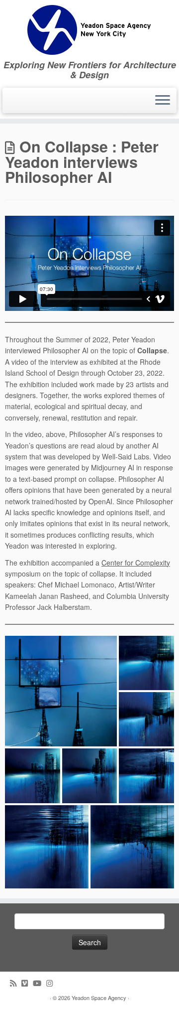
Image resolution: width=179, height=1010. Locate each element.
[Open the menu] (162, 100)
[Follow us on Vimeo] (27, 983)
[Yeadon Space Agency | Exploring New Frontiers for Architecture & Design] (89, 30)
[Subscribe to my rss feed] (15, 983)
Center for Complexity (135, 563)
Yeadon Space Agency (99, 998)
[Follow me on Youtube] (39, 983)
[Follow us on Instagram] (52, 983)
